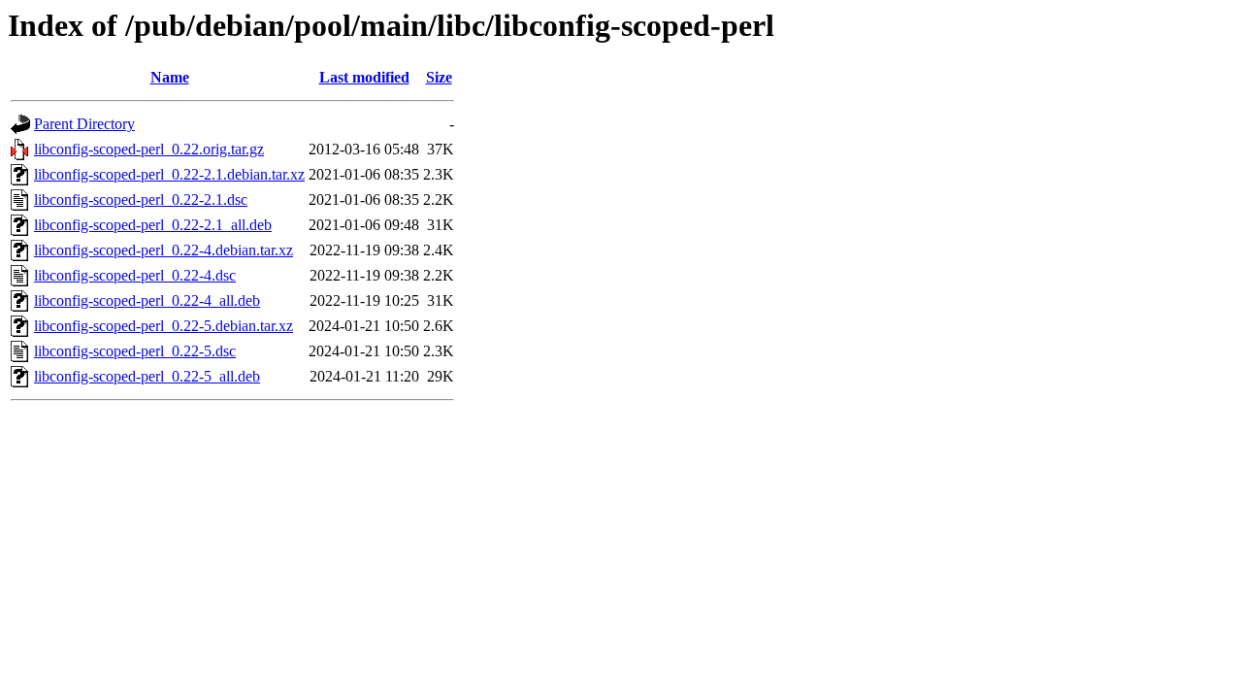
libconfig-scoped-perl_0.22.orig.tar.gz (149, 149)
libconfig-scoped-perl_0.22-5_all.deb (147, 376)
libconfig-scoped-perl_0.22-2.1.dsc (140, 199)
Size (439, 77)
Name (169, 77)
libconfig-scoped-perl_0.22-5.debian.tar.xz (163, 325)
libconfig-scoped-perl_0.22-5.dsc (135, 351)
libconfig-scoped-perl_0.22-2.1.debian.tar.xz (169, 174)
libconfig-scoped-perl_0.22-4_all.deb (147, 300)
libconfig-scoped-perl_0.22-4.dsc (135, 275)
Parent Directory (84, 124)
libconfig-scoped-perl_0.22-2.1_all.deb (153, 224)
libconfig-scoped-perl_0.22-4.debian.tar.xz (163, 250)
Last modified (364, 77)
